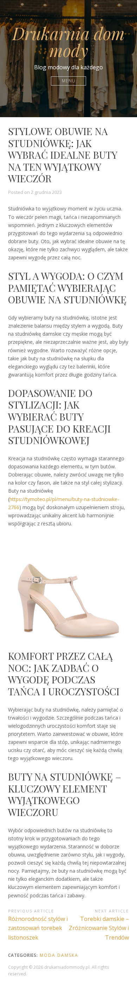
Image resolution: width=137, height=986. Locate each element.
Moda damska (59, 955)
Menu (69, 81)
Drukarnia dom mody (68, 41)
